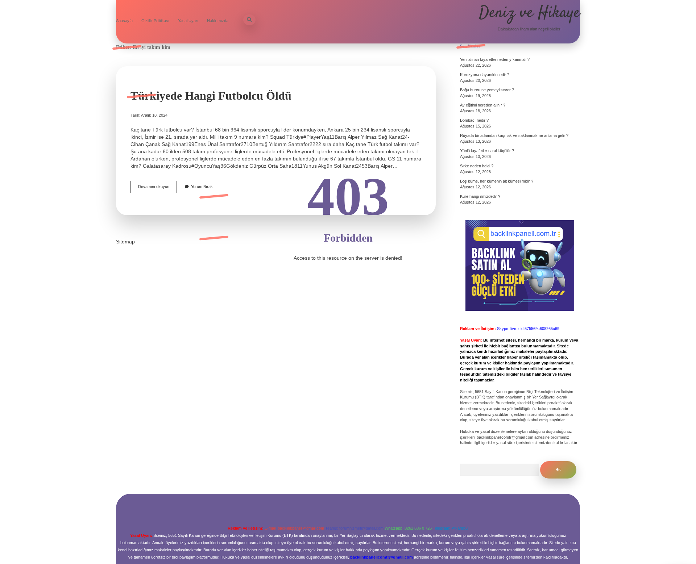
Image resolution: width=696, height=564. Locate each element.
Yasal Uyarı (188, 20)
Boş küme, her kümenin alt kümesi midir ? (496, 181)
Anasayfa (124, 20)
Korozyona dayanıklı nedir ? (484, 74)
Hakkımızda (217, 20)
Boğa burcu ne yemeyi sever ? (487, 90)
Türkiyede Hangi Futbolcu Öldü (210, 95)
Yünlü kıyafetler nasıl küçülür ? (487, 151)
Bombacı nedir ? (474, 120)
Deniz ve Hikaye (529, 13)
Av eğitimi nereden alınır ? (482, 105)
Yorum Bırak (202, 186)
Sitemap (125, 242)
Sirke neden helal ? (476, 166)
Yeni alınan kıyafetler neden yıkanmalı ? (495, 59)
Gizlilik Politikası (155, 20)
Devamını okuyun (157, 188)
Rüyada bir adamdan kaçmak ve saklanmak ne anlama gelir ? (514, 135)
